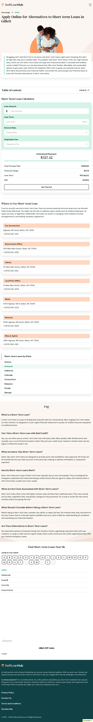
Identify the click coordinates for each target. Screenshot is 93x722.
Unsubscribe (7, 709)
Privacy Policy (7, 692)
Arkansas (8, 366)
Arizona (7, 362)
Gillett (4, 570)
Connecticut (10, 379)
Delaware (8, 384)
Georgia (7, 392)
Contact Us (6, 698)
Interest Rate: (10, 128)
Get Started (46, 187)
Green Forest (7, 590)
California (8, 370)
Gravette (5, 585)
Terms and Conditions (11, 703)
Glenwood (5, 575)
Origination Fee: (11, 139)
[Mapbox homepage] (7, 641)
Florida (7, 388)
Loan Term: (9, 117)
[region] (46, 620)
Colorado (8, 375)
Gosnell (4, 580)
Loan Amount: (10, 106)
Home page (5, 12)
